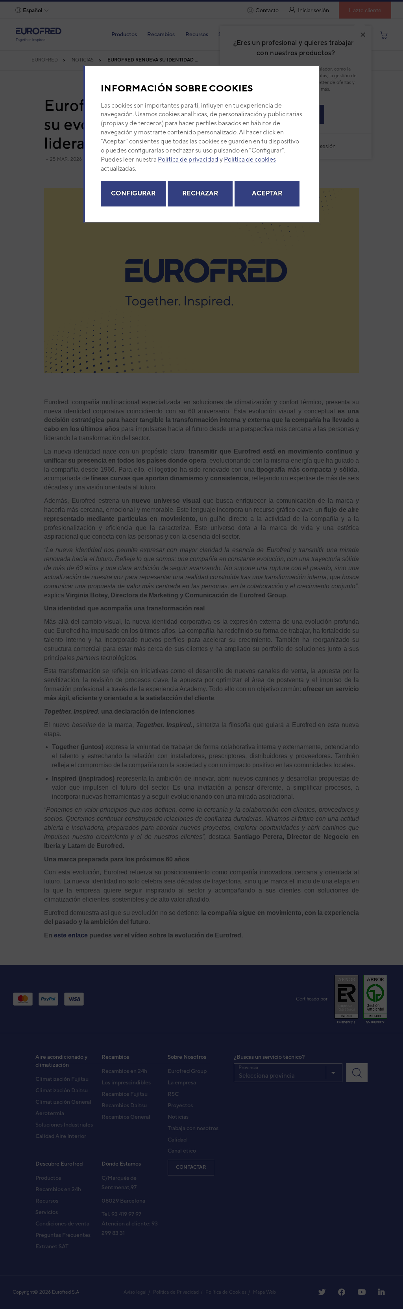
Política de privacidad (188, 159)
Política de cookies (250, 159)
